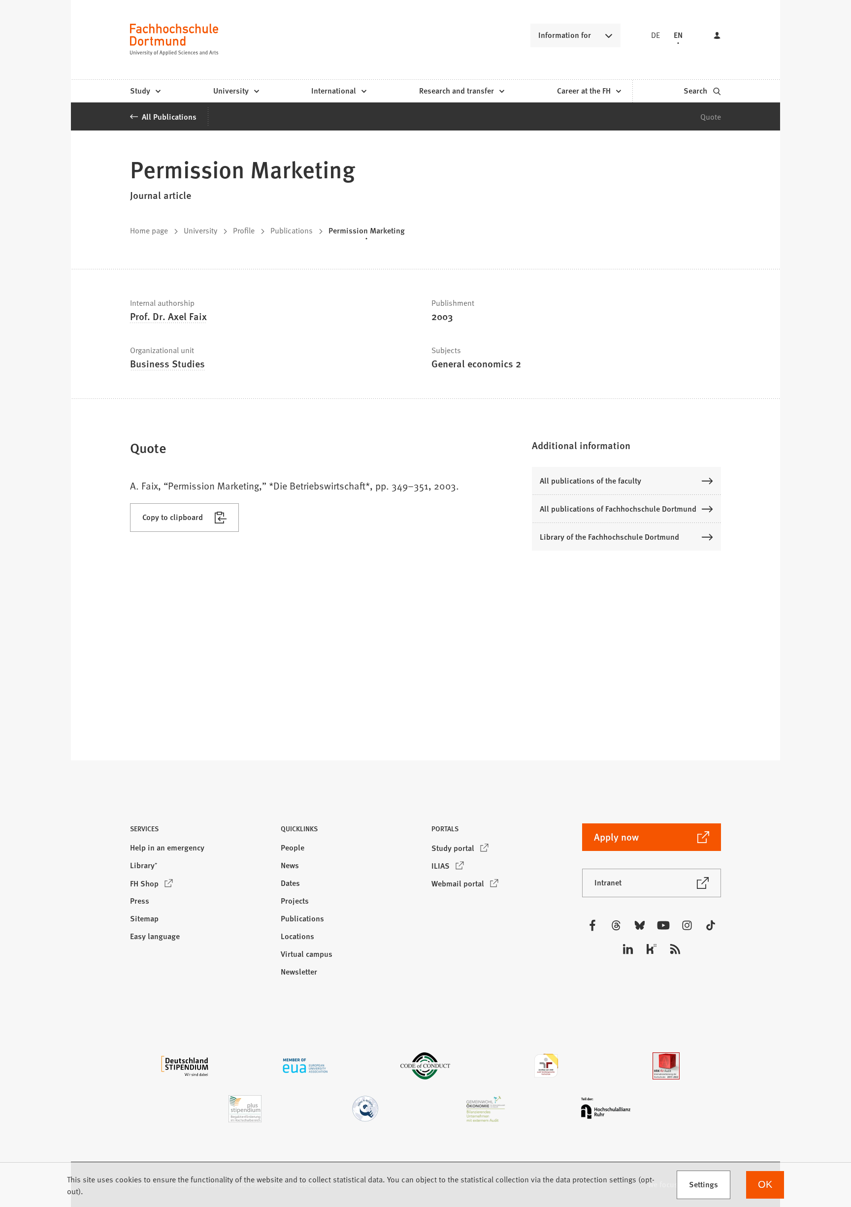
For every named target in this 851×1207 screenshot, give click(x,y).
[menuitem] (145, 91)
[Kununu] (651, 949)
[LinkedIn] (628, 949)
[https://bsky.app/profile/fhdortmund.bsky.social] (640, 925)
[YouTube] (663, 925)
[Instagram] (687, 925)
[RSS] (675, 949)
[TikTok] (710, 925)
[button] (626, 445)
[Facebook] (592, 925)
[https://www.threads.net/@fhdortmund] (616, 925)
